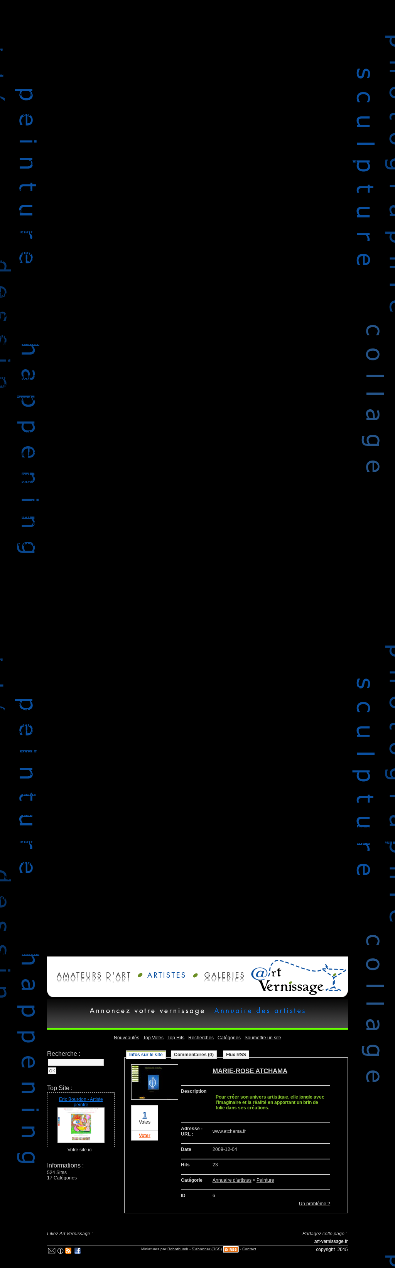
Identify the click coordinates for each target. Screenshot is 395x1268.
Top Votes (153, 1037)
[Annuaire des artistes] (258, 1015)
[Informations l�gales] (60, 1252)
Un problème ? (314, 1203)
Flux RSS (236, 1054)
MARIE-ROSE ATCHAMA (250, 1071)
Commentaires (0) (194, 1054)
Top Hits (175, 1037)
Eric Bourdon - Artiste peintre (81, 1102)
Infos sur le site (146, 1054)
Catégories (229, 1037)
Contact (249, 1249)
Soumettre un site (263, 1037)
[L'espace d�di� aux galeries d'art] (219, 981)
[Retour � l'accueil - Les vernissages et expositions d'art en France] (297, 995)
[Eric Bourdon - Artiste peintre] (81, 1141)
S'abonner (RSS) (207, 1249)
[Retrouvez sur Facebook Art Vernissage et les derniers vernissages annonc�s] (78, 1252)
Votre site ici (80, 1149)
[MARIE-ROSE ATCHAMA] (154, 1098)
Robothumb (177, 1249)
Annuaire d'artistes (232, 1180)
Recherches (201, 1037)
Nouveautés (126, 1037)
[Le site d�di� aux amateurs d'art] (91, 981)
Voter (144, 1135)
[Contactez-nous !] (52, 1252)
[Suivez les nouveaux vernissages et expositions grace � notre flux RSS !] (68, 1252)
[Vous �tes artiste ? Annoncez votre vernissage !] (164, 981)
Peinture (265, 1180)
